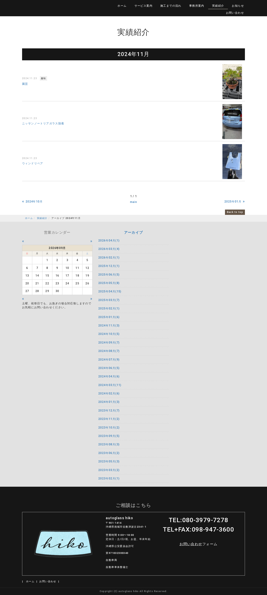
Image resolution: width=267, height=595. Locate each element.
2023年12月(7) (109, 410)
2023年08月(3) (109, 444)
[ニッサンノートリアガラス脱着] (232, 121)
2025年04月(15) (110, 291)
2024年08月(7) (109, 351)
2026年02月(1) (109, 257)
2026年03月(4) (109, 248)
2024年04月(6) (109, 376)
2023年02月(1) (109, 478)
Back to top (235, 212)
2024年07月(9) (109, 359)
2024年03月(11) (110, 385)
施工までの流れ (170, 5)
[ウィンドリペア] (232, 161)
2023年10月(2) (109, 427)
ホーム (121, 5)
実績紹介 (218, 5)
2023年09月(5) (109, 436)
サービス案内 (143, 5)
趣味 (43, 78)
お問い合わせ (235, 12)
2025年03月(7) (109, 300)
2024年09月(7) (109, 342)
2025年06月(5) (109, 274)
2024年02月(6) (109, 393)
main (133, 201)
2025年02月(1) (109, 308)
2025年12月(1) (109, 266)
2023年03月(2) (109, 470)
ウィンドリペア (32, 163)
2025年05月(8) (109, 283)
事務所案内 (196, 5)
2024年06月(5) (109, 368)
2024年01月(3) (109, 401)
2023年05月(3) (109, 461)
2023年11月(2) (109, 418)
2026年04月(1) (109, 240)
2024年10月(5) (109, 333)
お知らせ (238, 5)
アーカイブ (133, 232)
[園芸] (232, 81)
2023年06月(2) (109, 453)
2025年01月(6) (109, 317)
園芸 (25, 83)
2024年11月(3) (109, 325)
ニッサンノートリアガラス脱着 (43, 123)
